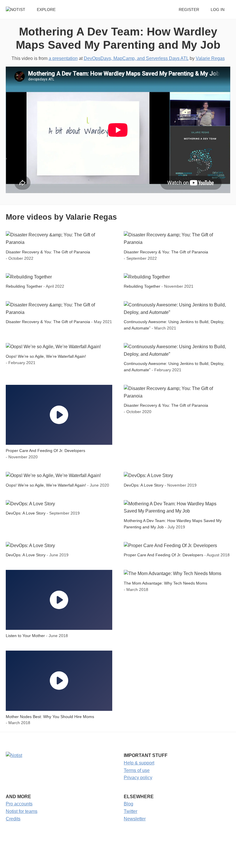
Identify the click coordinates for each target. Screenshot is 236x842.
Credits (13, 818)
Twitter (130, 811)
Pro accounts (19, 803)
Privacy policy (138, 777)
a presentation (63, 58)
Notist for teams (21, 811)
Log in (217, 9)
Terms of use (137, 770)
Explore (46, 9)
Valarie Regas (210, 58)
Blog (128, 803)
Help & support (139, 762)
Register (189, 9)
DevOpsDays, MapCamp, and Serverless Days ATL (136, 58)
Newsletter (135, 818)
